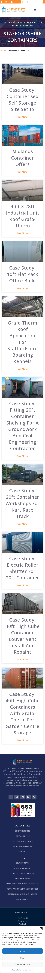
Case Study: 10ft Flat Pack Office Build (22, 274)
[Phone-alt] (34, 797)
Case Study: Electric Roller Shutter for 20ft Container (22, 568)
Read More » (22, 117)
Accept (23, 951)
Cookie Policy (16, 970)
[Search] (41, 1)
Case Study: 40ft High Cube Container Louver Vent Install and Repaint (23, 636)
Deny (22, 958)
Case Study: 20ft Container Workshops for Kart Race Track (23, 503)
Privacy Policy (27, 970)
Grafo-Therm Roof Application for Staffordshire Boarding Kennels (22, 342)
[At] (28, 797)
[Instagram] (16, 797)
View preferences (22, 964)
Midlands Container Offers (22, 157)
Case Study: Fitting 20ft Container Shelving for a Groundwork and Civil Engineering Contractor (22, 425)
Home (3, 51)
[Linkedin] (22, 797)
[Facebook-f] (11, 797)
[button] (41, 929)
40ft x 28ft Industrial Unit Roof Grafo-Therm (22, 216)
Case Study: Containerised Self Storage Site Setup (23, 99)
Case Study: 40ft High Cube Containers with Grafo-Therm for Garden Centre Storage (23, 713)
